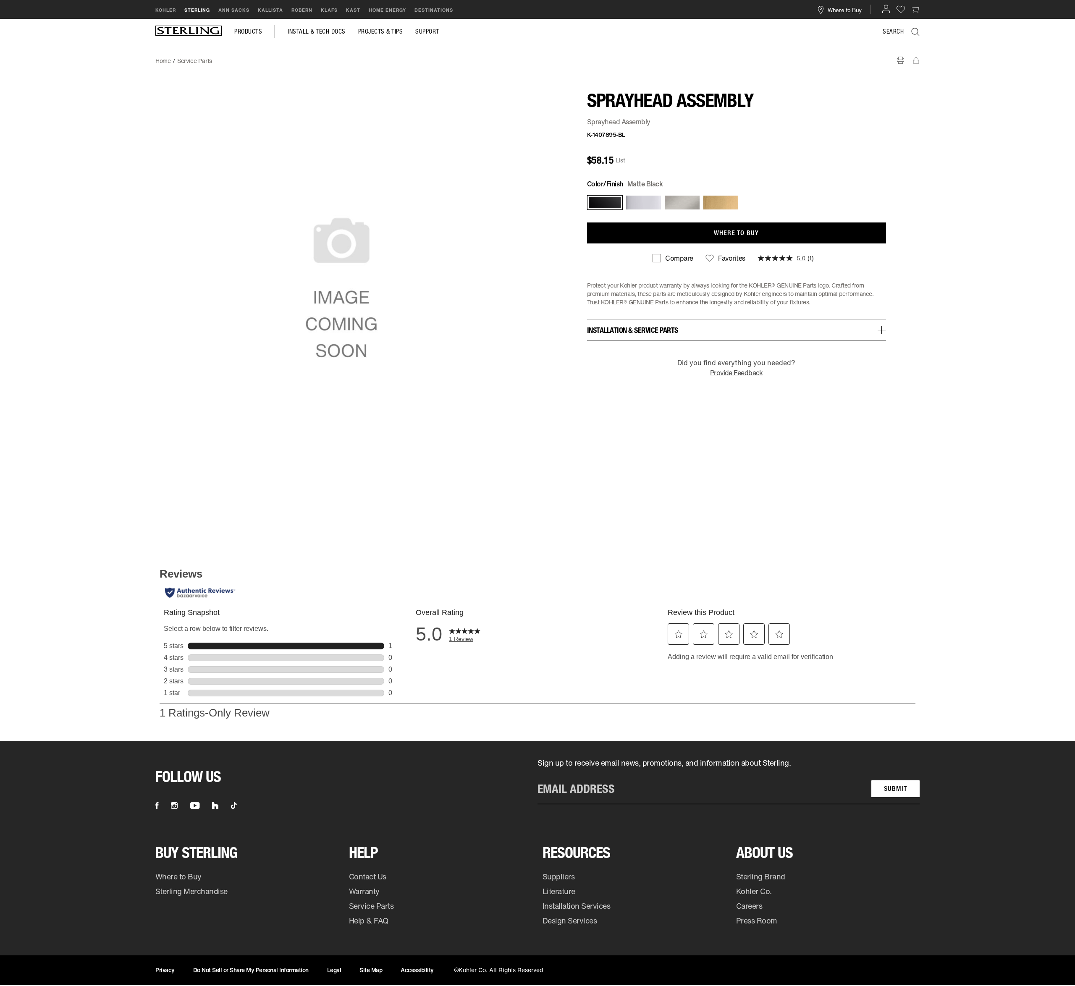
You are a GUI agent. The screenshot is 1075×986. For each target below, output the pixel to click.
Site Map (370, 969)
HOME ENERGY (387, 10)
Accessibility (417, 969)
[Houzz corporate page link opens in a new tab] (215, 805)
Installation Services (576, 905)
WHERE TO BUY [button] (736, 233)
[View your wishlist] (901, 9)
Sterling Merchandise (191, 891)
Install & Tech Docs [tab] (317, 31)
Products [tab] (248, 31)
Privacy (165, 969)
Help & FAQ (368, 920)
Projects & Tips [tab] (380, 31)
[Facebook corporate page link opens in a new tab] (156, 805)
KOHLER (165, 10)
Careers (749, 905)
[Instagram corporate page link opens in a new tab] (174, 805)
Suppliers (559, 876)
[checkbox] (673, 258)
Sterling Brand (760, 876)
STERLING (197, 10)
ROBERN (301, 10)
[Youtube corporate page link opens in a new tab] (194, 805)
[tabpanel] (537, 56)
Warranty (364, 891)
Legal (334, 969)
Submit (895, 788)
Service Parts (371, 905)
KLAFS (329, 10)
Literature (559, 891)
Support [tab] (427, 31)
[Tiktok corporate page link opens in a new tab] (234, 805)
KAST (353, 10)
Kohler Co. (754, 891)
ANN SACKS (233, 10)
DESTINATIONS (433, 10)
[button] (886, 9)
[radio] (604, 202)
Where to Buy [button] (845, 9)
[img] (188, 31)
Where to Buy (178, 876)
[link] (915, 9)
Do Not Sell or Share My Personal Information (251, 969)
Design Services (570, 920)
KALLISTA (270, 10)
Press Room (756, 920)
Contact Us (367, 876)
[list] (729, 781)
